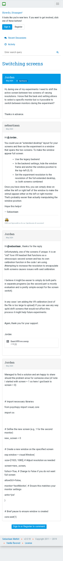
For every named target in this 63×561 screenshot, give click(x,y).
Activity (11, 44)
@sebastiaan (14, 246)
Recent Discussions (17, 37)
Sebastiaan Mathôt (10, 539)
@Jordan (11, 137)
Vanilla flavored (13, 543)
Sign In (7, 26)
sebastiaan (12, 125)
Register (18, 26)
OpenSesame (23, 81)
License (28, 543)
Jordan (10, 77)
